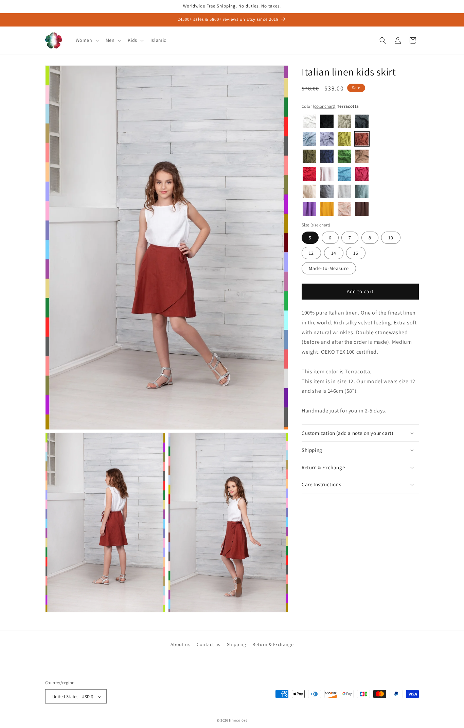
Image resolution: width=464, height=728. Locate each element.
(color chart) (324, 106)
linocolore (238, 720)
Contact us (208, 644)
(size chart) (320, 225)
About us (181, 644)
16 (355, 253)
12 (311, 253)
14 (333, 253)
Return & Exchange (272, 644)
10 (390, 238)
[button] (87, 40)
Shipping (236, 644)
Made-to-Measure (329, 268)
